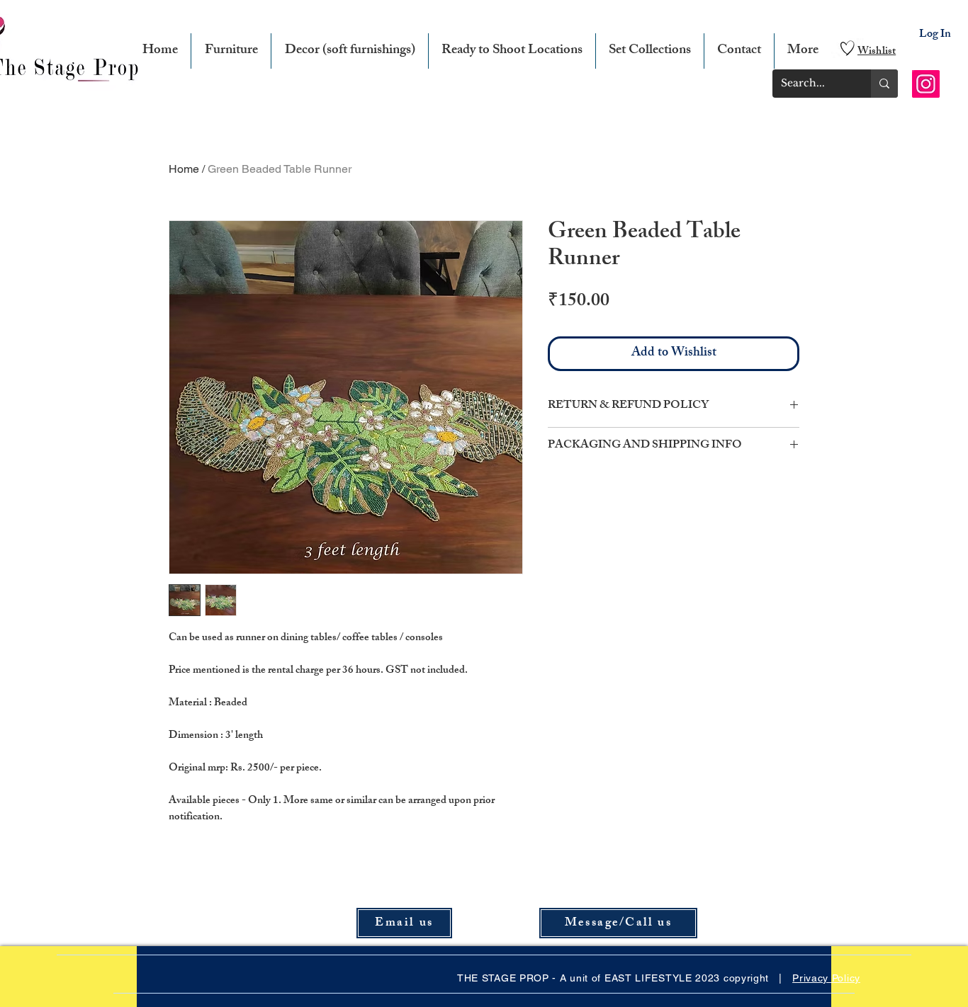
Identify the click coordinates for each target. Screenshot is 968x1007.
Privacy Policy (826, 978)
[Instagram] (926, 84)
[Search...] (884, 83)
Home (184, 169)
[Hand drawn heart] (847, 48)
